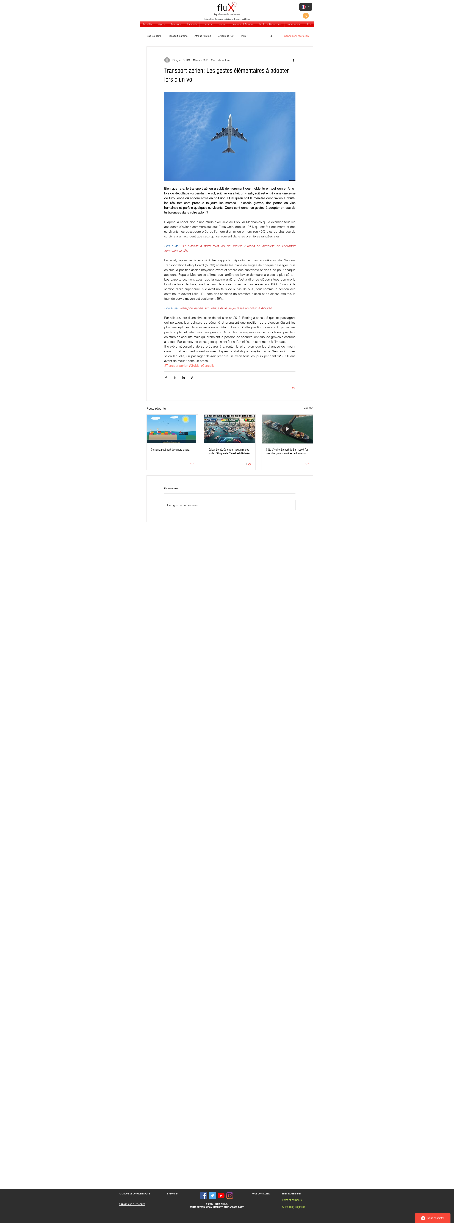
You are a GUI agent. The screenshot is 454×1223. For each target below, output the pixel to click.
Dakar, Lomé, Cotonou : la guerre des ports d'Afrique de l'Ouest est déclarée (229, 451)
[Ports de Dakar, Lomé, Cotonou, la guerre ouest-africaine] (230, 429)
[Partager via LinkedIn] (183, 377)
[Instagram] (229, 1195)
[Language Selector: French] (305, 7)
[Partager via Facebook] (166, 377)
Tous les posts (153, 35)
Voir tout (308, 407)
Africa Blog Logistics (293, 1207)
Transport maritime (177, 35)
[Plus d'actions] (293, 60)
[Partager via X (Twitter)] (174, 377)
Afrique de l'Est (226, 35)
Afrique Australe (203, 35)
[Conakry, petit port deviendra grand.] (172, 429)
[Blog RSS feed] (306, 16)
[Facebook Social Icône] (203, 1195)
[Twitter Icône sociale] (212, 1195)
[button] (161, 24)
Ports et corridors (292, 1200)
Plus (243, 35)
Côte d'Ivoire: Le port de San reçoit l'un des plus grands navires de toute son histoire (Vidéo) (287, 451)
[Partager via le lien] (192, 377)
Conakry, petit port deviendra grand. (170, 449)
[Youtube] (221, 1195)
